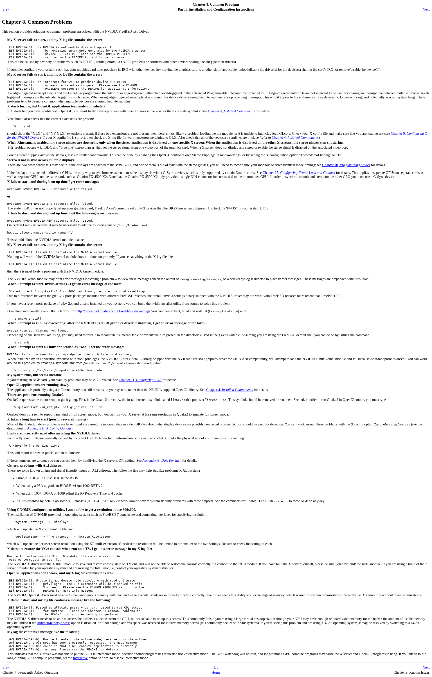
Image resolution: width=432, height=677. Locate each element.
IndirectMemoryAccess (53, 623)
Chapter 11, (140, 380)
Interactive (80, 658)
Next (426, 9)
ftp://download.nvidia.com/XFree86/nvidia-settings (114, 311)
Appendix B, (49, 428)
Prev (5, 9)
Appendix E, (161, 460)
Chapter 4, (231, 111)
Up (216, 667)
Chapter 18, (346, 165)
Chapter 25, (299, 173)
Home (216, 672)
